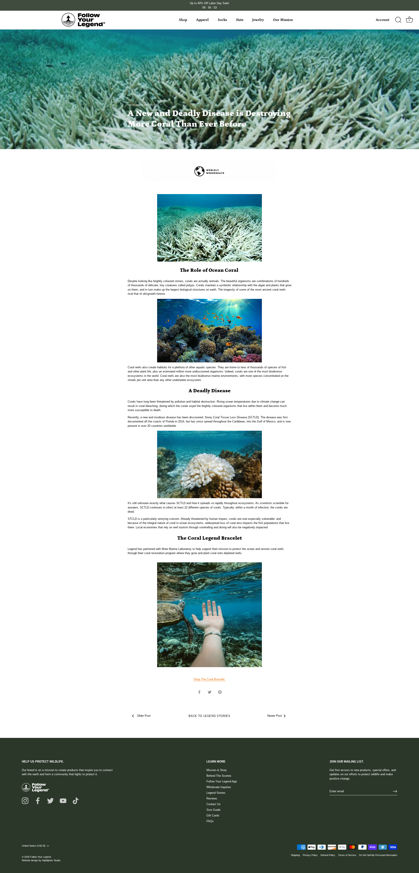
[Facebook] (37, 800)
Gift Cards (212, 815)
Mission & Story (216, 770)
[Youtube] (63, 800)
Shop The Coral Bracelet (209, 679)
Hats (239, 20)
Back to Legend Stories (209, 716)
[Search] (398, 20)
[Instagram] (25, 800)
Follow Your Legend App (221, 781)
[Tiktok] (75, 800)
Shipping (295, 855)
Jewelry (258, 20)
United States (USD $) (33, 845)
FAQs (210, 821)
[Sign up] (395, 791)
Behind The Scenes (218, 775)
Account (382, 20)
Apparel (202, 20)
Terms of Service (347, 855)
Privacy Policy (310, 855)
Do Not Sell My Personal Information (378, 855)
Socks (222, 20)
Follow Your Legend (40, 857)
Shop (183, 20)
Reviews (211, 798)
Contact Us (213, 804)
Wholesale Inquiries (218, 787)
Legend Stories (215, 792)
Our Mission (283, 20)
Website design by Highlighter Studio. (41, 860)
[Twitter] (50, 800)
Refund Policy (328, 855)
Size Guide (213, 809)
